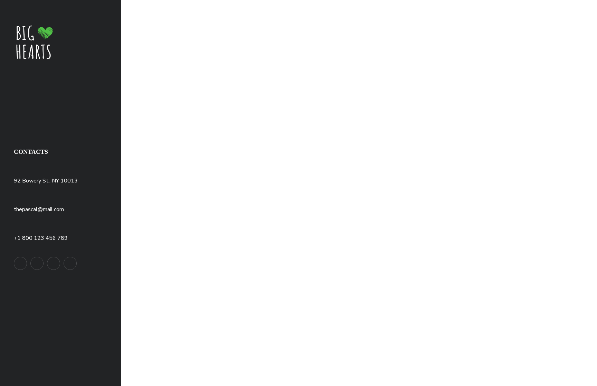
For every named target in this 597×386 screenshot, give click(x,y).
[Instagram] (70, 263)
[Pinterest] (53, 263)
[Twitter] (20, 263)
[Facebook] (37, 263)
